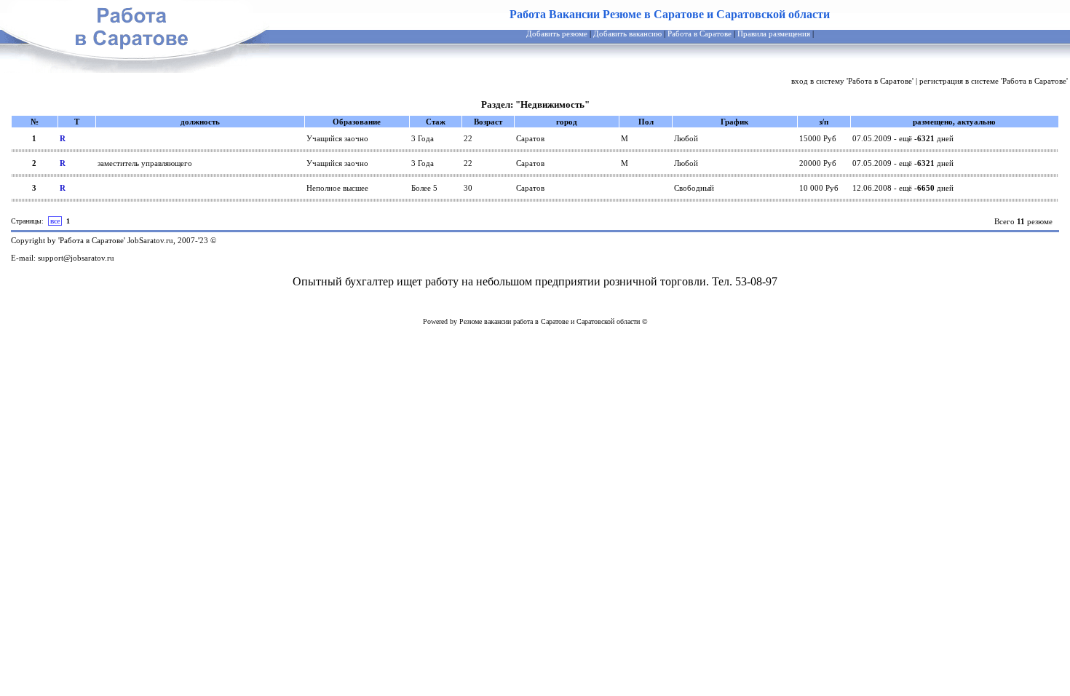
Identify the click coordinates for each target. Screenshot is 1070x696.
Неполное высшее (337, 187)
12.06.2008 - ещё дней (903, 187)
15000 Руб (817, 138)
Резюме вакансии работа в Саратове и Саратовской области (549, 321)
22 (468, 138)
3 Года (422, 138)
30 (468, 187)
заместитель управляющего (145, 163)
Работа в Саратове (699, 33)
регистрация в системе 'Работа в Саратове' (993, 80)
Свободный (694, 187)
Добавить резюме (556, 33)
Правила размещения (773, 33)
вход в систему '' (852, 80)
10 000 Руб (819, 187)
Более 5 (424, 187)
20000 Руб (817, 163)
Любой (686, 138)
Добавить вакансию (627, 33)
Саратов (530, 138)
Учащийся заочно (337, 138)
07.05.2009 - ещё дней (903, 138)
